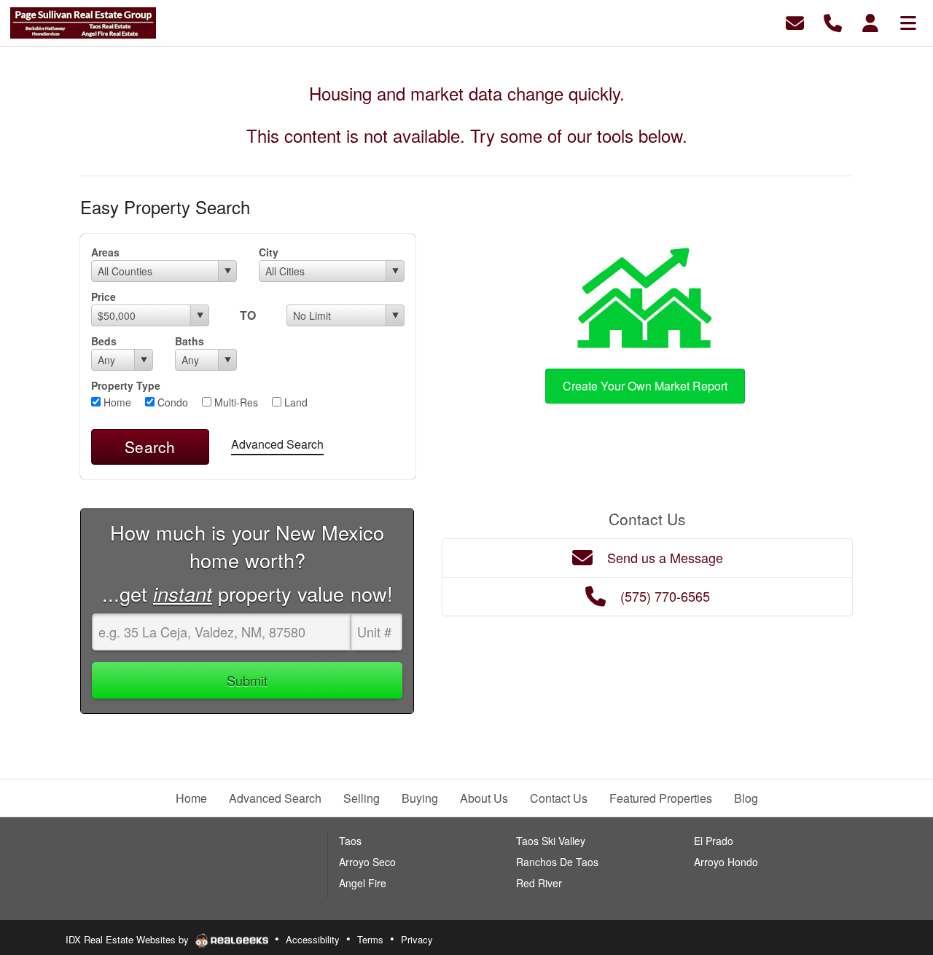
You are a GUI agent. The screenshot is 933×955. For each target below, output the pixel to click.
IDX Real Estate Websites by (129, 939)
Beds (104, 341)
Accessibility (313, 939)
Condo (171, 402)
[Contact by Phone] (833, 21)
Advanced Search (277, 444)
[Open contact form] (795, 21)
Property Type (125, 385)
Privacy (417, 939)
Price (103, 296)
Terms (370, 939)
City (268, 252)
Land (294, 402)
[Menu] (908, 21)
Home (116, 402)
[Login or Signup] (870, 21)
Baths (189, 341)
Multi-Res (234, 402)
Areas (105, 252)
